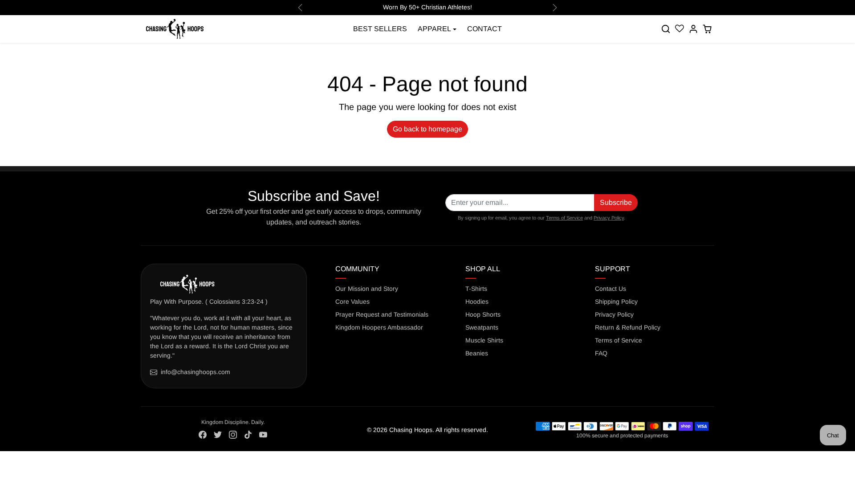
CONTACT (484, 29)
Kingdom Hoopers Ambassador (379, 327)
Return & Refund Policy (627, 327)
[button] (666, 29)
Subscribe (616, 202)
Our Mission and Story (366, 288)
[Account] (693, 29)
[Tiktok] (248, 434)
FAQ (601, 353)
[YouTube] (263, 434)
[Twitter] (217, 434)
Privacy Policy (609, 217)
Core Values (352, 301)
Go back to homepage (427, 129)
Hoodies (477, 301)
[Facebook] (202, 434)
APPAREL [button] (434, 29)
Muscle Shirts (484, 340)
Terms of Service (564, 217)
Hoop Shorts (483, 314)
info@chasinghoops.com (195, 371)
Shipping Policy (616, 301)
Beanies (476, 353)
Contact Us (610, 288)
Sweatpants (481, 327)
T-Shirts (476, 288)
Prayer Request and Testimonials (381, 314)
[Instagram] (232, 434)
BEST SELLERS (380, 29)
